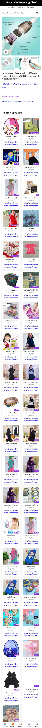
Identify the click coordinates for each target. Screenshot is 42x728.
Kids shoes (31, 229)
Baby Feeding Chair (31, 659)
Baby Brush (11, 536)
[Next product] (39, 13)
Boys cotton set (31, 137)
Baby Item (20, 13)
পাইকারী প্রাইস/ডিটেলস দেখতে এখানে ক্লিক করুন (18, 102)
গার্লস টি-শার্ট (31, 259)
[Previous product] (35, 13)
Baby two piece (11, 693)
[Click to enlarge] (5, 51)
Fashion (11, 13)
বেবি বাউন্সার (31, 567)
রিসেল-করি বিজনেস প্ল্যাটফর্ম (21, 2)
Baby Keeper (11, 628)
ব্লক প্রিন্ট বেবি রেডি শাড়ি (31, 290)
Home (4, 13)
